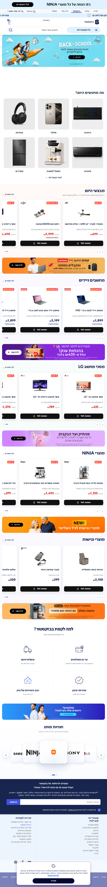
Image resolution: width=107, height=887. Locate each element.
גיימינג (96, 830)
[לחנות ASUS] (86, 753)
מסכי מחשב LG (91, 367)
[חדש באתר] (53, 51)
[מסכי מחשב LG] (53, 352)
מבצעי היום (95, 191)
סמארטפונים (93, 824)
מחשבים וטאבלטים (91, 827)
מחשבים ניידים (92, 280)
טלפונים (95, 833)
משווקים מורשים (24, 830)
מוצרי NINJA (93, 453)
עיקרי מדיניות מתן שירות (21, 841)
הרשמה (13, 802)
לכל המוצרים (9, 194)
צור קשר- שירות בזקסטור (21, 821)
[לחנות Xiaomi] (34, 753)
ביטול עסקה (25, 824)
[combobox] (34, 30)
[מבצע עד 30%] (53, 266)
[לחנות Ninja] (21, 753)
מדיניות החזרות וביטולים (21, 827)
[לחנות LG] (72, 753)
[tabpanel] (53, 61)
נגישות (30, 11)
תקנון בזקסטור (25, 839)
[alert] (53, 15)
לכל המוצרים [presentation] (22, 4)
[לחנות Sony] (53, 752)
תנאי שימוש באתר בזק (22, 836)
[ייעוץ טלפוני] (53, 712)
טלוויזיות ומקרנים (91, 839)
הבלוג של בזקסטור (23, 833)
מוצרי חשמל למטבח (93, 846)
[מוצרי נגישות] (53, 525)
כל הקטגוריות (83, 30)
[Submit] (10, 30)
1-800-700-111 (14, 11)
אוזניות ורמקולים (92, 836)
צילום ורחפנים (93, 841)
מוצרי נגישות (93, 539)
